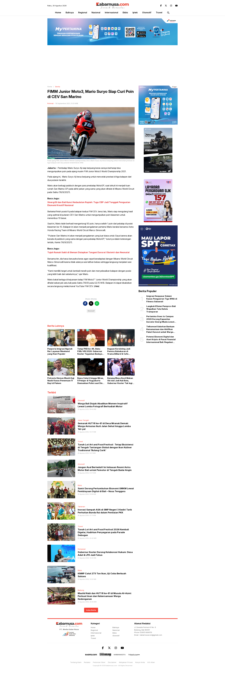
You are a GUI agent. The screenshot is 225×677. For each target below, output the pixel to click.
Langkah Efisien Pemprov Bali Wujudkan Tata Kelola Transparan (161, 309)
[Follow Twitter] (166, 5)
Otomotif (91, 311)
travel (159, 12)
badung (81, 590)
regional (82, 12)
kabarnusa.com (111, 665)
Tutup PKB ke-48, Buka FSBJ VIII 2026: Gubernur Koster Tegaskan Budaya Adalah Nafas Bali (89, 351)
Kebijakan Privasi (126, 662)
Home (58, 12)
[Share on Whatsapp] (97, 303)
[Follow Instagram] (171, 5)
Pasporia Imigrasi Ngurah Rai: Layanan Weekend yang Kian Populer (59, 351)
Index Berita (91, 610)
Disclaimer (112, 662)
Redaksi (87, 662)
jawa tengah (83, 420)
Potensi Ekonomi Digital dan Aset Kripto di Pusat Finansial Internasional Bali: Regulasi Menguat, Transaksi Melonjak (161, 340)
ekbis (125, 12)
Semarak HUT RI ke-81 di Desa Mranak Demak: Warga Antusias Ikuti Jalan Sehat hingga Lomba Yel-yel (104, 426)
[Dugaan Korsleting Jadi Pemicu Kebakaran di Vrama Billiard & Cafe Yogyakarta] (121, 337)
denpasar (82, 549)
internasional (111, 12)
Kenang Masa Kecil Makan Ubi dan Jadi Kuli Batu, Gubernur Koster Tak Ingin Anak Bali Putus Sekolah (120, 381)
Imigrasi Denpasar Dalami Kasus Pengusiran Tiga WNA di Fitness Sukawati (161, 299)
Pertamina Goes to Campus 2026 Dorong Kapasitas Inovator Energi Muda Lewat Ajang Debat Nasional (160, 319)
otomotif (146, 12)
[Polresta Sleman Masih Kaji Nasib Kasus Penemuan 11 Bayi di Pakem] (61, 366)
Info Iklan (151, 662)
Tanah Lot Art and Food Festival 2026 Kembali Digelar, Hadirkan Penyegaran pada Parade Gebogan (103, 532)
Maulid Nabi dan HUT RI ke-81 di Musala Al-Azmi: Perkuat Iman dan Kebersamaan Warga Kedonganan (105, 596)
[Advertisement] (112, 64)
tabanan (81, 507)
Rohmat (50, 103)
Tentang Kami (75, 662)
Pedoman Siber (99, 662)
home (93, 627)
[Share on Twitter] (91, 303)
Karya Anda (140, 662)
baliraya (70, 12)
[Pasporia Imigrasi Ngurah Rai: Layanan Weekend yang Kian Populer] (61, 337)
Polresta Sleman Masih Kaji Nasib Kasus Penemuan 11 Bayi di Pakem (60, 380)
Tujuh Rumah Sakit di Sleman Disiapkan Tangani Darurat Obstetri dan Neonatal (88, 252)
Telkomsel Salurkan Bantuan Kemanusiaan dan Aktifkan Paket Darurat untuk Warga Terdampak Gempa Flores (160, 329)
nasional (96, 12)
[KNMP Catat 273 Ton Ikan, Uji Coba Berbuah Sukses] (61, 574)
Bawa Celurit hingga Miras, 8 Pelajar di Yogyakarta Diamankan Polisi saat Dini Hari (90, 381)
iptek (135, 12)
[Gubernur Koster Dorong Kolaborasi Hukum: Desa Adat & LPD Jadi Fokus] (61, 553)
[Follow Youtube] (176, 5)
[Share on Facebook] (85, 303)
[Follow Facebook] (161, 5)
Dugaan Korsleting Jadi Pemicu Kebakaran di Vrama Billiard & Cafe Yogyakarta (118, 351)
